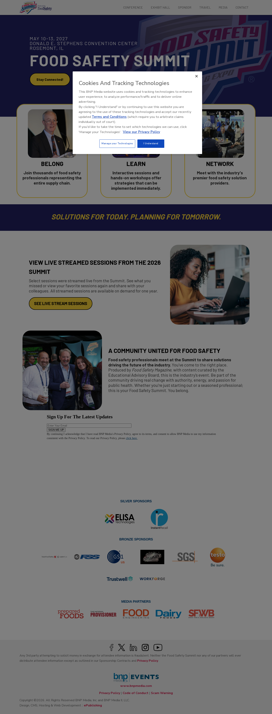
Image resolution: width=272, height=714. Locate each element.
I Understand (150, 143)
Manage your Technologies (117, 143)
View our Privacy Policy (141, 132)
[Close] (196, 76)
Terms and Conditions (109, 117)
